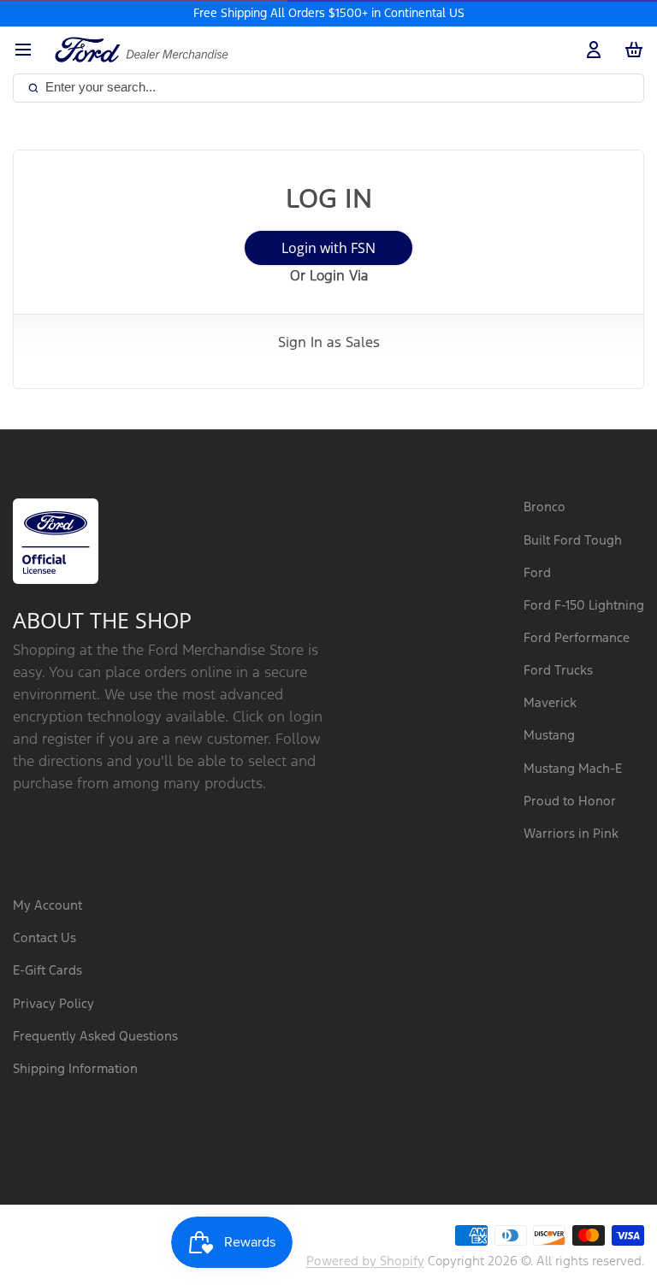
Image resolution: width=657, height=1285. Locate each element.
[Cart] (630, 50)
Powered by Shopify (365, 1261)
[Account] (590, 50)
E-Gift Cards (47, 970)
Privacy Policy (53, 1004)
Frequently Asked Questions (95, 1036)
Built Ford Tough (573, 540)
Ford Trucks (558, 670)
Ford (537, 573)
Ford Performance (577, 638)
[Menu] (29, 50)
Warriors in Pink (571, 834)
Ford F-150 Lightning (584, 605)
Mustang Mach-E (573, 769)
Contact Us (44, 938)
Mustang (549, 735)
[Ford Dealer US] (141, 49)
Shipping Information (75, 1069)
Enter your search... (100, 87)
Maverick (550, 703)
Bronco (544, 507)
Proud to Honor (570, 801)
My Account (47, 905)
